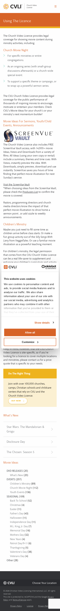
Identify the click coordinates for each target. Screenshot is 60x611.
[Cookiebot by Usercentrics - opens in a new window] (42, 267)
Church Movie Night (21, 488)
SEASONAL (12, 496)
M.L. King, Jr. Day (19, 526)
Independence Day (20, 522)
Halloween (16, 518)
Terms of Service (19, 600)
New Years (15, 539)
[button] (44, 583)
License (30, 606)
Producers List (30, 192)
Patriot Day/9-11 (19, 543)
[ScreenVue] (28, 135)
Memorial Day (17, 530)
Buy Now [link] (16, 401)
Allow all (30, 332)
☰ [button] (55, 6)
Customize (28, 341)
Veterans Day (17, 556)
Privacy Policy (16, 606)
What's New (16, 475)
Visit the (16, 184)
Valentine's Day (18, 552)
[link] (20, 6)
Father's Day (16, 513)
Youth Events (17, 492)
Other (10, 560)
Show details (42, 322)
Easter (13, 509)
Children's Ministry (20, 483)
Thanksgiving (17, 547)
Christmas (15, 505)
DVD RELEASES (15, 471)
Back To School (18, 500)
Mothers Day (17, 535)
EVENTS (11, 479)
